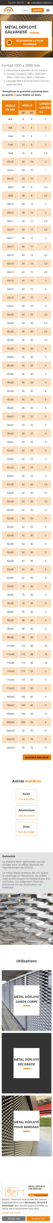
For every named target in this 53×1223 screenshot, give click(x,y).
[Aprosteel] (6, 9)
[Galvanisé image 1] (26, 943)
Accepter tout (38, 1218)
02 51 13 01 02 (17, 2)
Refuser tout (14, 1218)
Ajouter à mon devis (37, 757)
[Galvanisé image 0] (24, 943)
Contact (37, 10)
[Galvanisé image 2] (29, 943)
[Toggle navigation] (47, 10)
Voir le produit (26, 799)
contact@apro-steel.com (41, 2)
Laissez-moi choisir (11, 1212)
